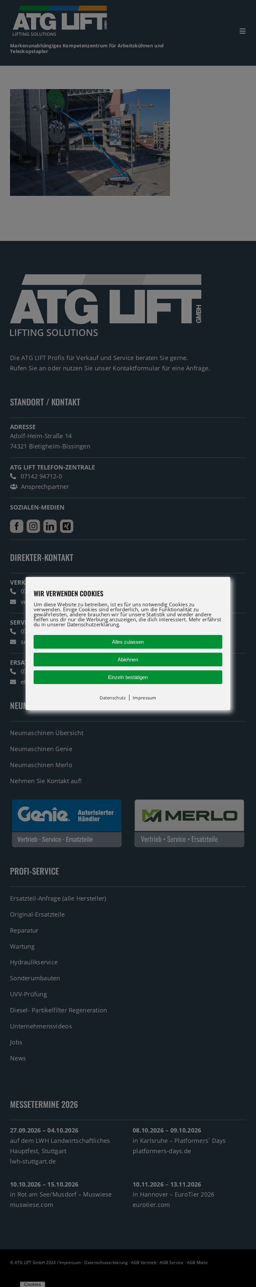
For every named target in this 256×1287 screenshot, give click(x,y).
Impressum (144, 698)
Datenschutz (113, 698)
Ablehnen (128, 659)
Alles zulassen (128, 642)
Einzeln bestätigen (128, 677)
